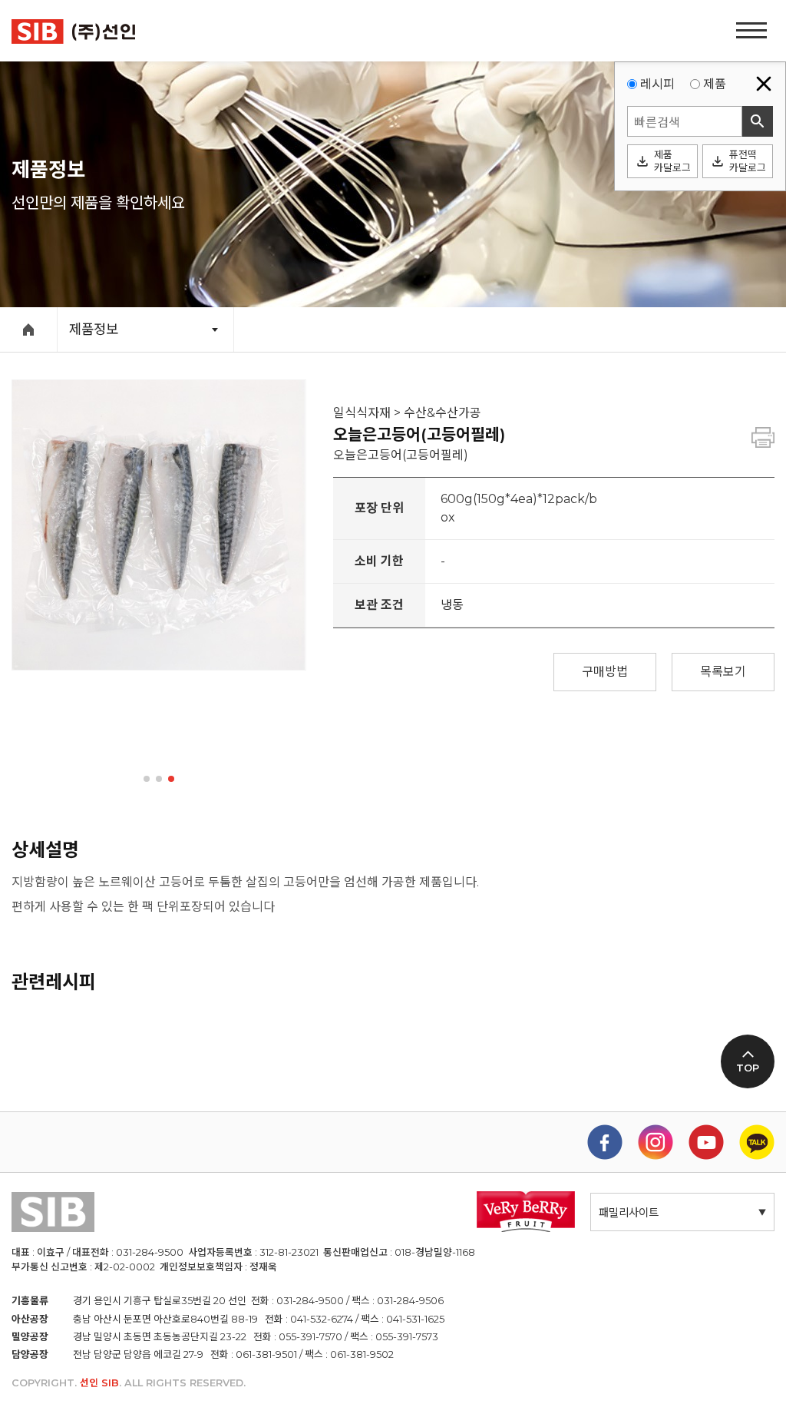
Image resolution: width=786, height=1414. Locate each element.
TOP (747, 1068)
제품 (714, 84)
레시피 (657, 84)
